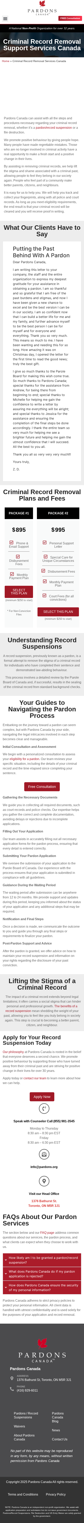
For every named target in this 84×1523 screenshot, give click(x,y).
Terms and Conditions (23, 1494)
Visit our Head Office (44, 1193)
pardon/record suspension (54, 127)
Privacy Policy (56, 1494)
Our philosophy (13, 1052)
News (56, 1430)
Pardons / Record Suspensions (26, 1415)
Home (5, 61)
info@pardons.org (44, 1167)
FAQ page (47, 1232)
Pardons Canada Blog (58, 1417)
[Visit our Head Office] (44, 1181)
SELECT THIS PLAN (19, 592)
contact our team (34, 1078)
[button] (5, 19)
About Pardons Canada (24, 1437)
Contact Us (59, 1439)
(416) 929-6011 (27, 1390)
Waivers (19, 1426)
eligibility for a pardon (24, 759)
